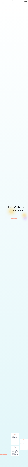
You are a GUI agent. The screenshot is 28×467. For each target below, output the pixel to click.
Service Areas (24, 0)
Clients (20, 0)
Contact (25, 1)
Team (10, 0)
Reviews (18, 0)
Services (13, 0)
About (8, 0)
